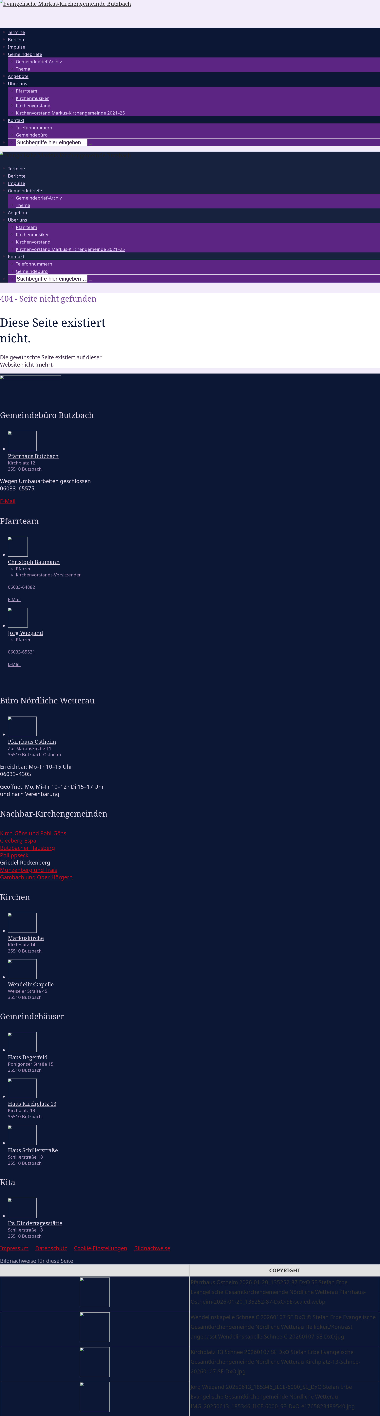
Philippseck (14, 855)
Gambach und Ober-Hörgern (36, 877)
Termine (16, 32)
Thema (23, 69)
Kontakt (16, 120)
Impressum (14, 1248)
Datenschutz (51, 1248)
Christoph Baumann (34, 562)
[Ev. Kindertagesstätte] (22, 1215)
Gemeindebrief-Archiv (39, 61)
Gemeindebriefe (25, 54)
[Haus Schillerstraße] (22, 1143)
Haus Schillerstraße (33, 1150)
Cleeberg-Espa (18, 840)
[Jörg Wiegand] (18, 625)
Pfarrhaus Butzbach (33, 456)
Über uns (17, 83)
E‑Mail (7, 501)
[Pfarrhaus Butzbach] (22, 448)
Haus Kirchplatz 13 (32, 1103)
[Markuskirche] (22, 930)
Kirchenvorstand (33, 105)
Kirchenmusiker (32, 98)
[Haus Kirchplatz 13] (22, 1096)
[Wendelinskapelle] (22, 977)
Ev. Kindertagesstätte (35, 1223)
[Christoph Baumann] (18, 554)
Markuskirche (26, 938)
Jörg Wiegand (25, 632)
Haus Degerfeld (28, 1057)
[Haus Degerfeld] (22, 1050)
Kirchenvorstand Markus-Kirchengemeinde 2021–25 (70, 113)
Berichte (17, 39)
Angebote (18, 76)
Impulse (16, 47)
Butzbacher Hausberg (27, 847)
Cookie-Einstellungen (100, 1248)
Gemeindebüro (32, 135)
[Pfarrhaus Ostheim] (22, 734)
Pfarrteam (26, 91)
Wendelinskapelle (31, 984)
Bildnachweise (152, 1248)
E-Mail (14, 599)
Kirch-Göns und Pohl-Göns (33, 833)
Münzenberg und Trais (28, 869)
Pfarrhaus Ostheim (32, 741)
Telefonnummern (34, 127)
